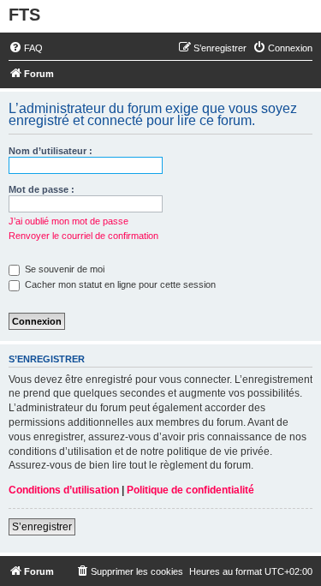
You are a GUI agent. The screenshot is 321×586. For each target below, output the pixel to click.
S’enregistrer (42, 527)
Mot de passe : (41, 189)
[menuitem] (26, 48)
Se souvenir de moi (63, 269)
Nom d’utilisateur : (50, 151)
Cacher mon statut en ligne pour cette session (119, 284)
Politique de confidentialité (190, 490)
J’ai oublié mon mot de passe (68, 221)
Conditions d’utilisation (64, 490)
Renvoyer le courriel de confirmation (83, 235)
